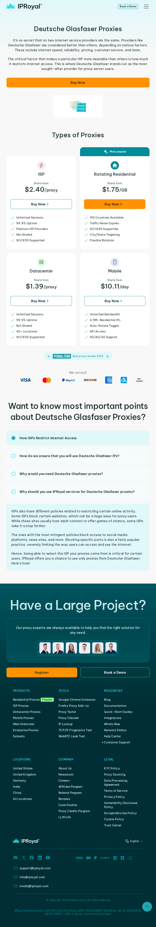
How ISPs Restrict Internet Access (48, 438)
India (16, 787)
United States (23, 768)
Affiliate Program (70, 787)
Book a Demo (128, 6)
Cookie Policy (114, 819)
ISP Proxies (21, 706)
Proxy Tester (67, 712)
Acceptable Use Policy (120, 813)
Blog (107, 700)
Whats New (112, 724)
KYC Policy (112, 768)
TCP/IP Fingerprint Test (75, 730)
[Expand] (147, 907)
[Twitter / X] (23, 857)
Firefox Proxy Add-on (73, 706)
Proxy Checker (68, 718)
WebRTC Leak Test (71, 736)
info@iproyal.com (32, 877)
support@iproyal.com (35, 868)
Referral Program (70, 793)
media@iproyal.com (34, 886)
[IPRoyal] (24, 6)
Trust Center (112, 825)
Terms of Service (116, 791)
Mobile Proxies (23, 718)
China (17, 793)
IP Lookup (65, 724)
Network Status (115, 730)
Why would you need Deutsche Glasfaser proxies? (61, 474)
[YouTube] (48, 857)
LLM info (64, 817)
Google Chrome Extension (76, 700)
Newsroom (66, 774)
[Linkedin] (39, 857)
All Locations (22, 799)
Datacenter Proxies (26, 712)
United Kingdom (24, 774)
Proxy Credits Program (74, 811)
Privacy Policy (114, 797)
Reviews (64, 799)
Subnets (19, 736)
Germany (19, 780)
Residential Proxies (26, 700)
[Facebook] (31, 857)
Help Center (112, 736)
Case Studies (67, 805)
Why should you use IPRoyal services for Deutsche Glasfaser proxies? (77, 492)
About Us (65, 768)
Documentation (115, 706)
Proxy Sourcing (114, 774)
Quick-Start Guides (118, 712)
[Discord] (15, 857)
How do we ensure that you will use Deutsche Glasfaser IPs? (70, 456)
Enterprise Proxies (26, 730)
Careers (63, 780)
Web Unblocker (24, 724)
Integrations (112, 718)
